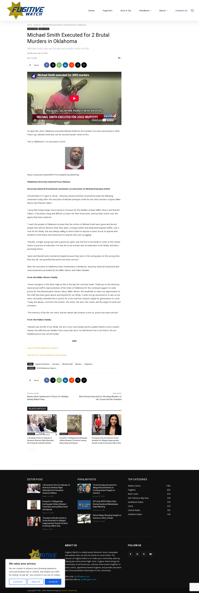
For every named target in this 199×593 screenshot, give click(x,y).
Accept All (53, 581)
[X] (53, 65)
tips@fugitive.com (82, 576)
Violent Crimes (43, 29)
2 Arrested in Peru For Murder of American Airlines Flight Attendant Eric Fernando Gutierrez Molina (40, 440)
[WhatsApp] (59, 65)
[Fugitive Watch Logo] (42, 556)
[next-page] (33, 449)
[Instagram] (137, 554)
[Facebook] (46, 65)
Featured (37, 25)
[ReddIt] (71, 65)
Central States (32, 29)
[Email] (78, 65)
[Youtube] (150, 554)
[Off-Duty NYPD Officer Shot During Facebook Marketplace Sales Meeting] (84, 504)
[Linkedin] (65, 65)
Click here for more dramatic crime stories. (47, 355)
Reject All (36, 581)
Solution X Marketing (69, 590)
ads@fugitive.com (88, 579)
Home (29, 25)
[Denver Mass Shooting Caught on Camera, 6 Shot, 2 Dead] (84, 518)
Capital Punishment (42, 364)
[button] (192, 10)
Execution (55, 364)
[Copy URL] (84, 65)
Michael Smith (67, 364)
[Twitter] (143, 554)
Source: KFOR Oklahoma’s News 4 (43, 348)
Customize (17, 581)
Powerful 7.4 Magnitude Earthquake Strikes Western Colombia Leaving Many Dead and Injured (73, 440)
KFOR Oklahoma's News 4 (46, 368)
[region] (35, 573)
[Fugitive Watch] (28, 10)
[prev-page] (29, 449)
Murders (78, 364)
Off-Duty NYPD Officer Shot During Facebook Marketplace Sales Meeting (105, 504)
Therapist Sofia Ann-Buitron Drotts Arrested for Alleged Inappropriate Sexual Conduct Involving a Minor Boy (106, 440)
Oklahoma (88, 364)
